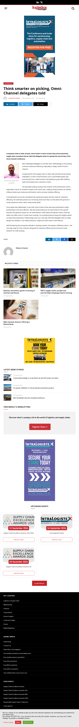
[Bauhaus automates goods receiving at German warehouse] (20, 278)
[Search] (72, 8)
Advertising (7, 642)
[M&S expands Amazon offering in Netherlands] (20, 309)
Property (6, 608)
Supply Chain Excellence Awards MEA (15, 694)
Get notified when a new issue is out (15, 673)
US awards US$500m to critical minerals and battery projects (33, 388)
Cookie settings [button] (8, 722)
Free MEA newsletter (10, 665)
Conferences (8, 83)
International (7, 612)
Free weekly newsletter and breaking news (17, 653)
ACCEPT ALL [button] (28, 722)
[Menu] (6, 8)
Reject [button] (18, 722)
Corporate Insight (9, 620)
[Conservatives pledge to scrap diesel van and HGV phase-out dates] (7, 377)
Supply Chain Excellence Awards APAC (15, 698)
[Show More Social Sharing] (50, 104)
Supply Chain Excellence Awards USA (15, 690)
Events (5, 624)
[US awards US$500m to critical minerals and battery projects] (7, 387)
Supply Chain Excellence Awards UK (18, 567)
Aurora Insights (8, 616)
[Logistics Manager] (39, 8)
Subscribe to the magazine (11, 649)
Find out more (19, 540)
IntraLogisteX (7, 706)
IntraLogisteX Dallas (56, 533)
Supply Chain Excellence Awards (13, 686)
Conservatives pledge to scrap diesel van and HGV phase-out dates (35, 378)
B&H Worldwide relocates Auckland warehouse (29, 398)
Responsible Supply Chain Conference (15, 702)
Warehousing (7, 604)
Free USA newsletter (10, 661)
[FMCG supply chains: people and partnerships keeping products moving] (58, 278)
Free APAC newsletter (10, 669)
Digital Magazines (9, 628)
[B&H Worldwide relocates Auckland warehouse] (7, 397)
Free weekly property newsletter (14, 657)
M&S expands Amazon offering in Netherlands (16, 323)
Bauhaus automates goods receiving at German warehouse (19, 292)
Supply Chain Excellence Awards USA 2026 (19, 533)
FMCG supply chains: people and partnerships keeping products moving (56, 292)
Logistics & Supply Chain (11, 601)
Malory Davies (15, 98)
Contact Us (7, 645)
